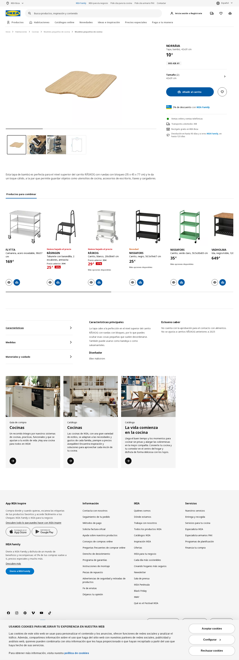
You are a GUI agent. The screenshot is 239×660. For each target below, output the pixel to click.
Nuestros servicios (195, 510)
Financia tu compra (195, 547)
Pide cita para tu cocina (121, 3)
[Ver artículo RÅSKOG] (107, 227)
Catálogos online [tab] (64, 22)
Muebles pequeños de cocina (57, 32)
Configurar (210, 639)
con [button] (191, 107)
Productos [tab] (18, 22)
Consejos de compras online (98, 541)
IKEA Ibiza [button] (15, 3)
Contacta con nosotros (95, 510)
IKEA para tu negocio (98, 3)
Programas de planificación (199, 541)
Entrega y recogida (195, 516)
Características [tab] (15, 327)
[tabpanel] (161, 342)
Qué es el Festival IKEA (146, 603)
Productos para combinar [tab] (21, 194)
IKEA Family (81, 3)
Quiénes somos (142, 510)
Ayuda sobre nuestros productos (100, 535)
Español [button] (225, 3)
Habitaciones (21, 32)
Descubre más (13, 563)
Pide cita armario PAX (144, 3)
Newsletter (140, 572)
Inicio (8, 32)
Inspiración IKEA (142, 541)
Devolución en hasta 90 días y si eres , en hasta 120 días (196, 135)
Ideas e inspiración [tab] (109, 22)
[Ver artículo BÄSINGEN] (66, 227)
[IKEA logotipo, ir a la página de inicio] (13, 13)
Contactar (161, 3)
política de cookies (76, 653)
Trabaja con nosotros (145, 522)
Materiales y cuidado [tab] (18, 356)
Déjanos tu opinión (93, 594)
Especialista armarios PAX (198, 535)
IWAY (136, 596)
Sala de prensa (141, 578)
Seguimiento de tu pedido (96, 516)
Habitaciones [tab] (41, 22)
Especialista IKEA (194, 529)
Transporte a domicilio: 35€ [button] (184, 124)
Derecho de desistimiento (96, 553)
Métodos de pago (92, 522)
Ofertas (138, 547)
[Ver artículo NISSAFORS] (148, 227)
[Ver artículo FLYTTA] (25, 227)
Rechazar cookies (212, 650)
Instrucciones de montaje (96, 566)
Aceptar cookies (212, 628)
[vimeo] (33, 613)
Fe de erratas (90, 588)
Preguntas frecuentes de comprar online (104, 547)
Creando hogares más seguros (150, 566)
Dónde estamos (142, 516)
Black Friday (140, 590)
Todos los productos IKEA (147, 529)
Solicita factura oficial (94, 529)
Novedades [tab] (86, 22)
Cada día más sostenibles (147, 559)
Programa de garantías (95, 559)
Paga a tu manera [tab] (162, 22)
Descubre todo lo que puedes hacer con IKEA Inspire (33, 522)
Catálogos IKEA (142, 535)
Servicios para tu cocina (197, 522)
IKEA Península (142, 584)
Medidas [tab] (11, 342)
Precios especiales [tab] (136, 22)
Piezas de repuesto (93, 572)
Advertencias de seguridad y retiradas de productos (104, 580)
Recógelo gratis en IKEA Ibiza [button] (184, 129)
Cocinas (35, 32)
